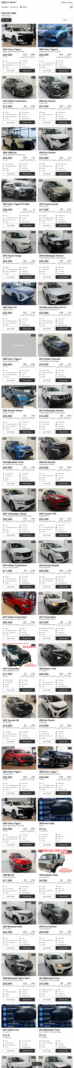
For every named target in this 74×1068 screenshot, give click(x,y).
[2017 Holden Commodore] (18, 603)
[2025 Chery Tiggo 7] (18, 35)
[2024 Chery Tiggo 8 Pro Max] (18, 190)
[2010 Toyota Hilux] (18, 654)
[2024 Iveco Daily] (55, 809)
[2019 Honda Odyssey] (55, 551)
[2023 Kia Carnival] (55, 138)
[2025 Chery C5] (18, 293)
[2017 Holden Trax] (18, 1016)
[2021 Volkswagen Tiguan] (18, 500)
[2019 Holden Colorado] (55, 345)
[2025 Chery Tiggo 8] (55, 35)
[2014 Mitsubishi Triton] (55, 964)
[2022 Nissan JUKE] (55, 654)
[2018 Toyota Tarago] (18, 242)
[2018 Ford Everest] (55, 912)
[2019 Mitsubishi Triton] (18, 448)
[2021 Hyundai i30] (18, 706)
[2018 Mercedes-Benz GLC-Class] (55, 293)
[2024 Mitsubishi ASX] (18, 912)
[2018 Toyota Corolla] (55, 190)
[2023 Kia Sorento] (55, 448)
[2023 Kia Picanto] (55, 706)
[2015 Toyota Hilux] (55, 603)
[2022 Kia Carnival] (55, 87)
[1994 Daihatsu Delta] (55, 861)
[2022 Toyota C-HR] (55, 500)
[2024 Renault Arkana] (18, 396)
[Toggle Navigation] (71, 7)
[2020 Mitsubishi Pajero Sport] (18, 964)
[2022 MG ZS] (18, 861)
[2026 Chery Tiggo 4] (18, 758)
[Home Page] (9, 2)
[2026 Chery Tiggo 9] (18, 345)
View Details (11, 71)
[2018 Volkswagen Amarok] (55, 242)
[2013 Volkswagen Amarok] (55, 396)
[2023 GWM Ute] (18, 138)
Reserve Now (27, 71)
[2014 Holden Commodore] (18, 87)
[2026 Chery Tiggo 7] (55, 758)
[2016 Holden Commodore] (18, 551)
